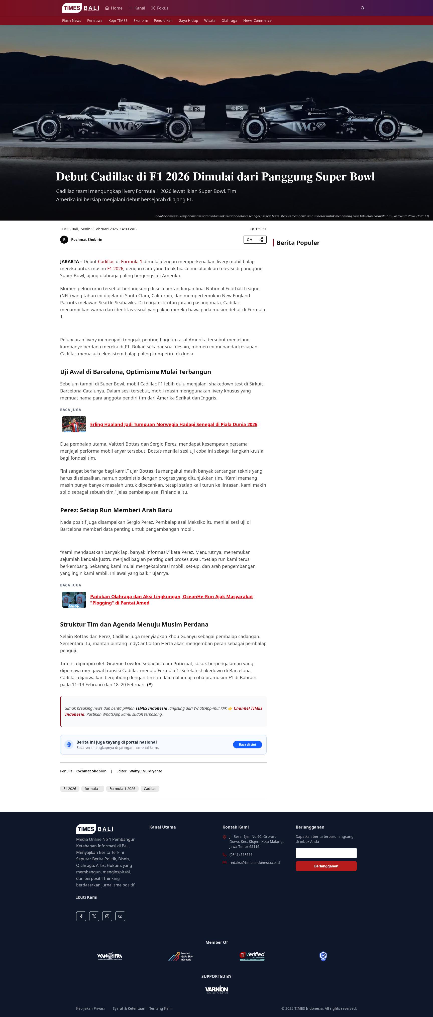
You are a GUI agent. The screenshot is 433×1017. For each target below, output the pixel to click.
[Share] (261, 240)
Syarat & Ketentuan (129, 1008)
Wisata (209, 20)
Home (117, 8)
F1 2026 (115, 268)
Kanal (140, 8)
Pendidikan (163, 20)
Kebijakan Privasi (90, 1008)
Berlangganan (326, 866)
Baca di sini (247, 744)
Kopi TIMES (118, 20)
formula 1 (93, 788)
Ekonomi (141, 20)
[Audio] (249, 240)
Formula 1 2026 (122, 788)
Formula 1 (131, 261)
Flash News (71, 20)
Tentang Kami (161, 1008)
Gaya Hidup (188, 20)
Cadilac (150, 788)
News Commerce (257, 20)
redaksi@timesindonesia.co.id (255, 862)
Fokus (162, 8)
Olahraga (229, 20)
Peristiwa (94, 20)
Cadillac (106, 261)
